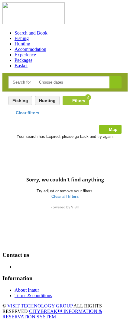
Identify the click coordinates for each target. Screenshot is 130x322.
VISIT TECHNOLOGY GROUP (40, 305)
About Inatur (27, 290)
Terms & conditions (33, 295)
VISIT (75, 207)
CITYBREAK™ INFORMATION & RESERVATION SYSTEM (52, 314)
